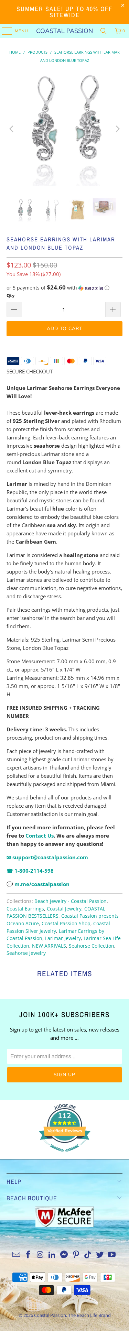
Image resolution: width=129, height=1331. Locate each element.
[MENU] (3, 31)
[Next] (117, 129)
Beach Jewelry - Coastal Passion (70, 901)
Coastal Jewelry (64, 909)
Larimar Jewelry (63, 938)
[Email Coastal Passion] (16, 1254)
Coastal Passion (64, 31)
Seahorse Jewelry (26, 953)
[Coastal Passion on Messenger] (64, 1254)
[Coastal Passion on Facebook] (28, 1254)
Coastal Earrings (25, 909)
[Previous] (11, 129)
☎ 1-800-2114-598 (30, 870)
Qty (10, 295)
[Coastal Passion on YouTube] (112, 1254)
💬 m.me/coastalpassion (38, 884)
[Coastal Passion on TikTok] (88, 1254)
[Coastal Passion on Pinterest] (76, 1254)
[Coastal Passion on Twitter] (100, 1254)
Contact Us (39, 835)
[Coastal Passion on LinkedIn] (52, 1254)
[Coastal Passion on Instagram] (40, 1254)
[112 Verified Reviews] (64, 1155)
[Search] (103, 31)
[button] (64, 287)
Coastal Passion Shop (66, 923)
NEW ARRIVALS (49, 946)
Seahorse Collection (91, 946)
